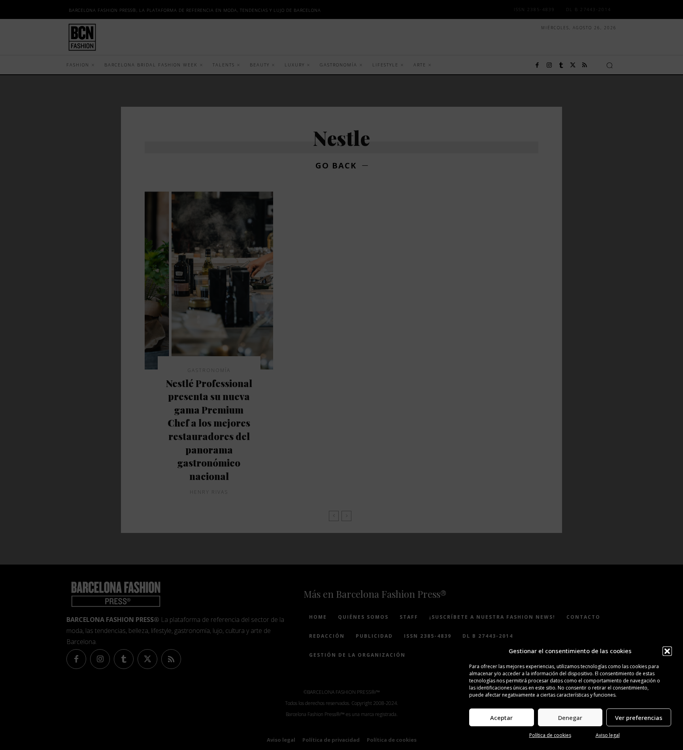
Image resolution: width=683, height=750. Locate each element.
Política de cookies (550, 735)
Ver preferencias (638, 718)
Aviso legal (608, 735)
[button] (667, 651)
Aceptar (501, 718)
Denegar (570, 718)
